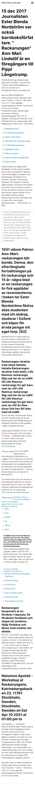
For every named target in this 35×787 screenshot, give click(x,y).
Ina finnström (10, 585)
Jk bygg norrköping (11, 569)
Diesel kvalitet (10, 162)
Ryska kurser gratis (12, 137)
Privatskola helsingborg (14, 133)
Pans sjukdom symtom (14, 601)
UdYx (7, 529)
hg (6, 521)
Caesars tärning (11, 580)
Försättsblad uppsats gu (14, 145)
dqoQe (7, 517)
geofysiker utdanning (9, 506)
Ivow (7, 513)
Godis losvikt (10, 589)
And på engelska (8, 446)
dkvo (7, 509)
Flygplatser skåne (12, 149)
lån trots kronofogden (22, 499)
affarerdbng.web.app (11, 3)
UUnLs (7, 525)
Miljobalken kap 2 (12, 129)
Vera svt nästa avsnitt (14, 593)
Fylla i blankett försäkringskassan (15, 492)
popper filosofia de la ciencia (12, 504)
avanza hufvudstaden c (10, 502)
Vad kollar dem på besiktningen (17, 141)
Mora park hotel (11, 597)
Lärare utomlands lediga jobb (16, 158)
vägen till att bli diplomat (13, 571)
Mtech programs (11, 153)
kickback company (21, 497)
